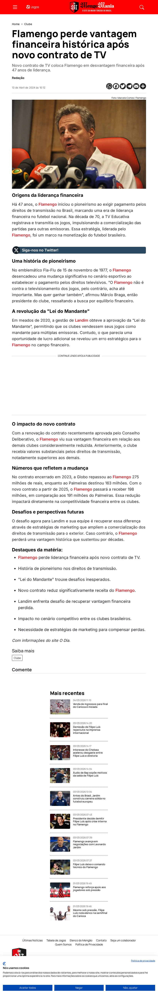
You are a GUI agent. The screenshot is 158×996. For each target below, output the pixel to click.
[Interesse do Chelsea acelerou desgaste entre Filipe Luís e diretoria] (61, 752)
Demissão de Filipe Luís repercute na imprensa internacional (86, 730)
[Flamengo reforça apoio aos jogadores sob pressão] (61, 889)
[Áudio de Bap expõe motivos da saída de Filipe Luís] (61, 775)
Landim (81, 320)
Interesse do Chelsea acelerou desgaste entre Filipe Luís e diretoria (88, 752)
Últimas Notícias (32, 940)
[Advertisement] (79, 384)
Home (15, 24)
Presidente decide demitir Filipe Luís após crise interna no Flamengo (90, 821)
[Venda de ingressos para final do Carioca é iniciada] (61, 706)
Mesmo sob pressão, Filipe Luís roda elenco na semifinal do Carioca (90, 913)
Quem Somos (63, 944)
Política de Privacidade (89, 944)
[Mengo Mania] (92, 7)
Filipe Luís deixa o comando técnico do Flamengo (89, 865)
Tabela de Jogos (56, 940)
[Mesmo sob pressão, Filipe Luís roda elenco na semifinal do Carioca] (61, 912)
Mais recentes (67, 693)
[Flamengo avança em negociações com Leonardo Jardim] (61, 844)
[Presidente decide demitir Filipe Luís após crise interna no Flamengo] (61, 821)
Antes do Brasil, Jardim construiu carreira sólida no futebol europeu (89, 798)
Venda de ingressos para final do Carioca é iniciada (90, 705)
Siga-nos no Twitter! (40, 250)
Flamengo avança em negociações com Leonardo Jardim (89, 844)
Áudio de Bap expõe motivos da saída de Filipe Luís (90, 774)
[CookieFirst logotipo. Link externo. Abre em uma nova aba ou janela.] (4, 963)
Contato (101, 940)
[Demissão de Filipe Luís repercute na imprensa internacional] (61, 729)
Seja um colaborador (123, 940)
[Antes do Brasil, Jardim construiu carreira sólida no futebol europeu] (61, 798)
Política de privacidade (143, 960)
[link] (15, 7)
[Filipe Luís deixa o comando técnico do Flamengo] (61, 867)
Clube (28, 24)
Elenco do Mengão (81, 940)
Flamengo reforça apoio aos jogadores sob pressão (89, 888)
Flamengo (48, 204)
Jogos (35, 7)
